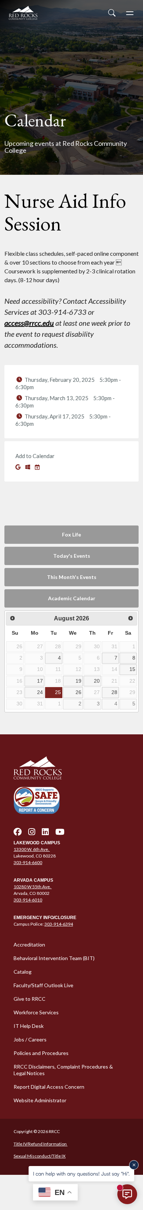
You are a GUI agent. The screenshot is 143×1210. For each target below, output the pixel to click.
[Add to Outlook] (28, 467)
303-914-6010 (28, 900)
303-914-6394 (58, 924)
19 (78, 681)
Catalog (23, 972)
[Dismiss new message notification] (134, 1165)
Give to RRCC (29, 999)
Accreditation (29, 944)
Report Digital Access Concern (49, 1087)
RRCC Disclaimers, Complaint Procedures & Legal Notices (63, 1069)
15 (132, 669)
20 (97, 681)
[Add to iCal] (37, 467)
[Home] (71, 768)
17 (40, 681)
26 (78, 692)
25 (58, 692)
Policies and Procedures (41, 1053)
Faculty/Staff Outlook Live (43, 985)
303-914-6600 (28, 862)
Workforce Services (36, 1012)
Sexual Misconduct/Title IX (40, 1156)
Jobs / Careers (30, 1039)
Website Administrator (40, 1100)
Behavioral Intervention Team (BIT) (54, 958)
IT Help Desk (29, 1026)
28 (114, 692)
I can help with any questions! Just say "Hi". (81, 1173)
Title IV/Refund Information (40, 1144)
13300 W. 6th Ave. (32, 849)
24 (40, 692)
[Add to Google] (18, 467)
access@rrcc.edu (29, 322)
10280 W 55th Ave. (33, 886)
